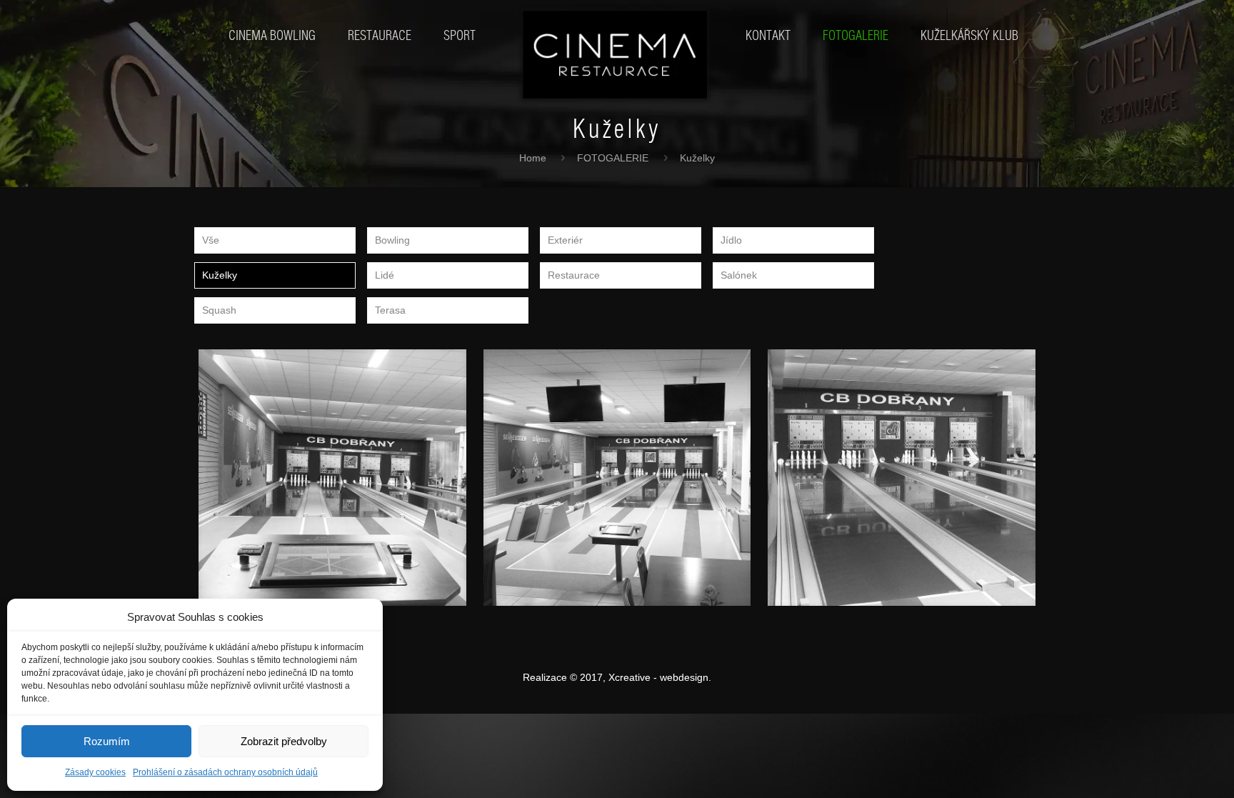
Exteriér (565, 240)
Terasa (390, 310)
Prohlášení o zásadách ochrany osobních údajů (225, 772)
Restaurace (574, 275)
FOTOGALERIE (612, 158)
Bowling (392, 240)
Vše (210, 240)
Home (532, 158)
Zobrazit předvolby (284, 741)
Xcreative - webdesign (658, 677)
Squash (219, 310)
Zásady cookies (95, 772)
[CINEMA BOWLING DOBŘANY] (617, 54)
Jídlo (731, 240)
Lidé (384, 275)
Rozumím (107, 741)
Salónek (739, 275)
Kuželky (219, 275)
